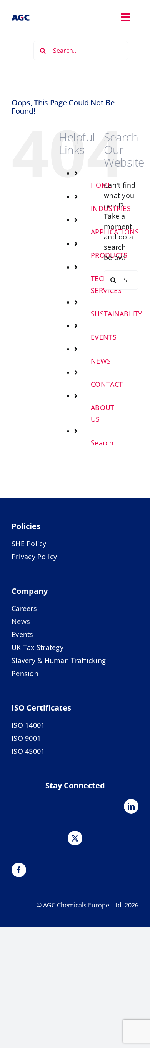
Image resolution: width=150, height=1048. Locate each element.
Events (22, 634)
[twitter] (75, 838)
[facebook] (19, 870)
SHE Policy (29, 543)
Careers (24, 608)
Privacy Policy (34, 556)
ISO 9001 (26, 738)
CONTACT (107, 384)
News (21, 621)
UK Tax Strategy (37, 647)
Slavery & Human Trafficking (59, 660)
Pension (25, 673)
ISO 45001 (28, 751)
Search (102, 442)
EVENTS (104, 337)
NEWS (101, 360)
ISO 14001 (28, 725)
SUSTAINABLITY (116, 313)
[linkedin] (131, 806)
